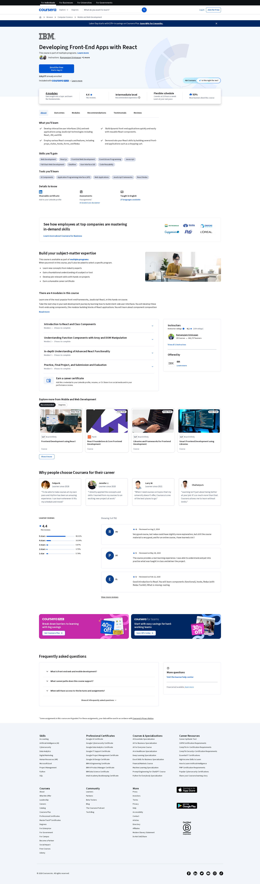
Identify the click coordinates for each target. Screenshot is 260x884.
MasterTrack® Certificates (50, 820)
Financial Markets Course (143, 763)
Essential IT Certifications (189, 755)
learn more (189, 687)
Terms (135, 800)
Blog (88, 804)
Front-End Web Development (83, 159)
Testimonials (120, 112)
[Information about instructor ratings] (183, 329)
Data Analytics (45, 751)
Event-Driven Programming (110, 159)
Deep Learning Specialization (144, 755)
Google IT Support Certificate (98, 751)
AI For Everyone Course (142, 747)
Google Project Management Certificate (102, 755)
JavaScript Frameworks (123, 177)
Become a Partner (47, 840)
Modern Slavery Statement (144, 832)
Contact (136, 816)
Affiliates (136, 828)
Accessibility (138, 812)
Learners (89, 791)
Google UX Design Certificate (98, 759)
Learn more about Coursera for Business (62, 235)
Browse (50, 17)
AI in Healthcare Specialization (145, 751)
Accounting (44, 739)
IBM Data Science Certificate (97, 771)
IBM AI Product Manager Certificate (100, 767)
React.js (63, 159)
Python (42, 771)
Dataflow (72, 164)
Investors (136, 796)
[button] (75, 9)
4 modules (52, 93)
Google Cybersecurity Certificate (99, 743)
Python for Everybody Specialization (147, 775)
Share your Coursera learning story (193, 775)
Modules (76, 112)
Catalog (43, 808)
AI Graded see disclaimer (90, 202)
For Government (46, 832)
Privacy (136, 804)
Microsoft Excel (46, 763)
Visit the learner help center (180, 677)
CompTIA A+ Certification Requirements (195, 747)
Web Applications (102, 177)
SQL (41, 775)
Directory (136, 824)
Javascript (130, 159)
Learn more (77, 80)
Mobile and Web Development (90, 17)
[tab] (47, 405)
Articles (136, 820)
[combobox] (109, 10)
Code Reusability (106, 164)
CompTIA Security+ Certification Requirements (198, 751)
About (44, 112)
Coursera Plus (45, 812)
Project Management (48, 767)
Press (135, 791)
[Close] (216, 23)
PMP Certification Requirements (192, 767)
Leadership (44, 800)
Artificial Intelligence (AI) (49, 743)
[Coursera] (47, 10)
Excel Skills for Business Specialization (148, 759)
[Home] (40, 17)
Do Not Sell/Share (140, 836)
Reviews (138, 112)
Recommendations (96, 112)
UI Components (47, 177)
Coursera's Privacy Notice (143, 718)
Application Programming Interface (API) (74, 177)
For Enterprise (45, 828)
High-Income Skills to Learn (190, 759)
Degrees (43, 824)
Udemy (42, 853)
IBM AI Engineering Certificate (98, 763)
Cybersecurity (45, 747)
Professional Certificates (50, 816)
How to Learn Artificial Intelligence (193, 763)
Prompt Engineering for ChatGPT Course (149, 771)
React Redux (142, 177)
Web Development (48, 159)
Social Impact (45, 844)
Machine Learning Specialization (145, 767)
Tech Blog (90, 812)
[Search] (144, 9)
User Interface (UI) (87, 164)
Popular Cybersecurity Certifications (194, 771)
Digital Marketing (46, 755)
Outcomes (59, 112)
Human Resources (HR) (49, 759)
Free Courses (45, 848)
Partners (89, 796)
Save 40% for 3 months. (151, 23)
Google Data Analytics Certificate (99, 747)
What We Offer (45, 796)
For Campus (44, 836)
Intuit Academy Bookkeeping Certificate (102, 775)
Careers (43, 804)
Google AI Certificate (94, 739)
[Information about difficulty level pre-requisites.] (139, 97)
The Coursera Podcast (95, 808)
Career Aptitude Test (187, 739)
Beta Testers (91, 800)
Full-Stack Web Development (52, 164)
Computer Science (65, 17)
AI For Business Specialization (145, 743)
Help (134, 808)
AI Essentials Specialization (144, 739)
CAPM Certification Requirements (192, 743)
